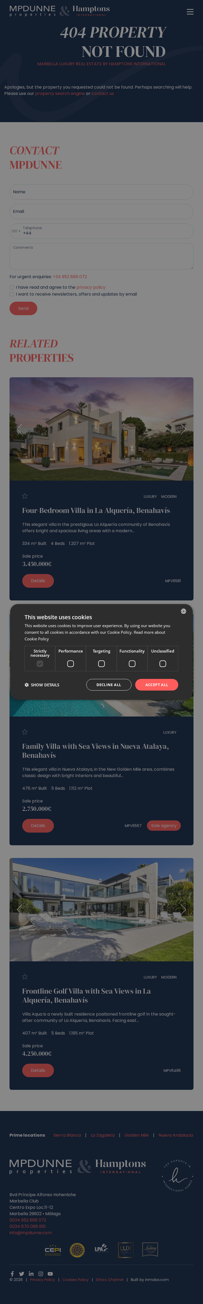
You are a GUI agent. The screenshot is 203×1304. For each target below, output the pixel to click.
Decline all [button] (108, 684)
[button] (42, 685)
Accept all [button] (156, 684)
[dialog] (101, 652)
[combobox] (183, 611)
